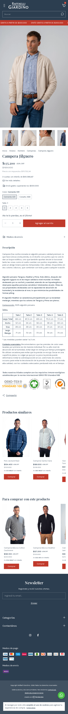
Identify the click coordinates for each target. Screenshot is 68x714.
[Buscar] (62, 14)
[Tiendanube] (34, 697)
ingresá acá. (52, 690)
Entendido (31, 708)
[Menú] (4, 6)
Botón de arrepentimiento (34, 693)
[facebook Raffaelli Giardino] (38, 635)
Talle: (5, 203)
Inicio (4, 151)
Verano (12, 151)
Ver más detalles (12, 180)
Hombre (21, 151)
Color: (10, 192)
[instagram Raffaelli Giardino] (30, 635)
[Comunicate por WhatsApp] (61, 695)
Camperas (31, 151)
